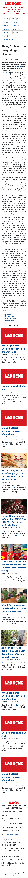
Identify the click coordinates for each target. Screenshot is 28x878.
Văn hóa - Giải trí (17, 29)
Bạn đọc (20, 26)
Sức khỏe (16, 32)
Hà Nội (3, 531)
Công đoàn (6, 29)
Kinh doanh (14, 22)
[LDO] (14, 336)
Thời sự (13, 26)
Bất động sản (7, 32)
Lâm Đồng (4, 663)
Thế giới (5, 36)
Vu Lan (13, 488)
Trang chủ (6, 19)
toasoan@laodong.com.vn (14, 834)
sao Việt (7, 579)
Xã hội (13, 19)
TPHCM (4, 617)
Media (19, 19)
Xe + (11, 36)
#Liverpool (7, 314)
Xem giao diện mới (8, 39)
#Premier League (9, 316)
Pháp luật (5, 26)
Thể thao (5, 22)
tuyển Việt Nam (17, 535)
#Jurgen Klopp (9, 320)
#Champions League (10, 318)
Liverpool (18, 66)
